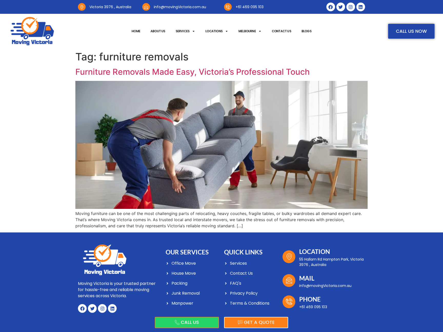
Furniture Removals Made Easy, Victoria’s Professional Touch (192, 72)
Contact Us (281, 31)
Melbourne (247, 31)
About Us (157, 31)
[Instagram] (350, 7)
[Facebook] (330, 7)
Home (136, 31)
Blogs (306, 31)
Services (183, 31)
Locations (214, 31)
